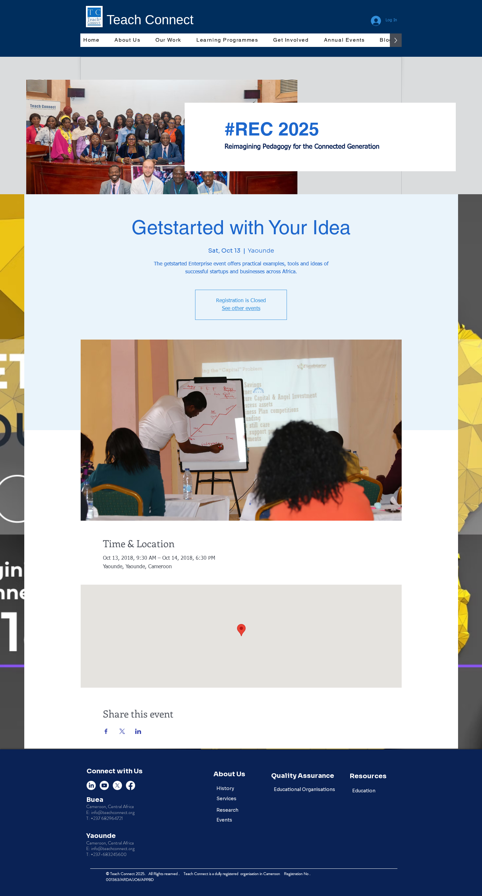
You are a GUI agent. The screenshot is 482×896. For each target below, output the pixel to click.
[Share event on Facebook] (106, 731)
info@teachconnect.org (112, 812)
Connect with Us (115, 771)
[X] (117, 785)
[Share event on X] (122, 731)
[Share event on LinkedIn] (138, 731)
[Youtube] (104, 785)
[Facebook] (130, 785)
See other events (241, 308)
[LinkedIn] (91, 785)
